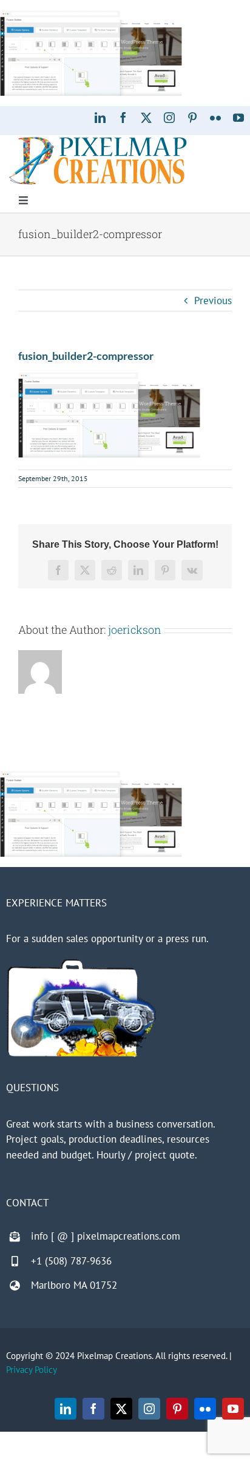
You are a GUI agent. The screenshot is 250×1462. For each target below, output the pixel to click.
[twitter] (146, 117)
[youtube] (238, 117)
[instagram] (169, 117)
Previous (213, 300)
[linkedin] (100, 117)
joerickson (134, 629)
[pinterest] (192, 117)
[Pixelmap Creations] (98, 140)
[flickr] (215, 117)
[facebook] (123, 117)
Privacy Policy (31, 1369)
